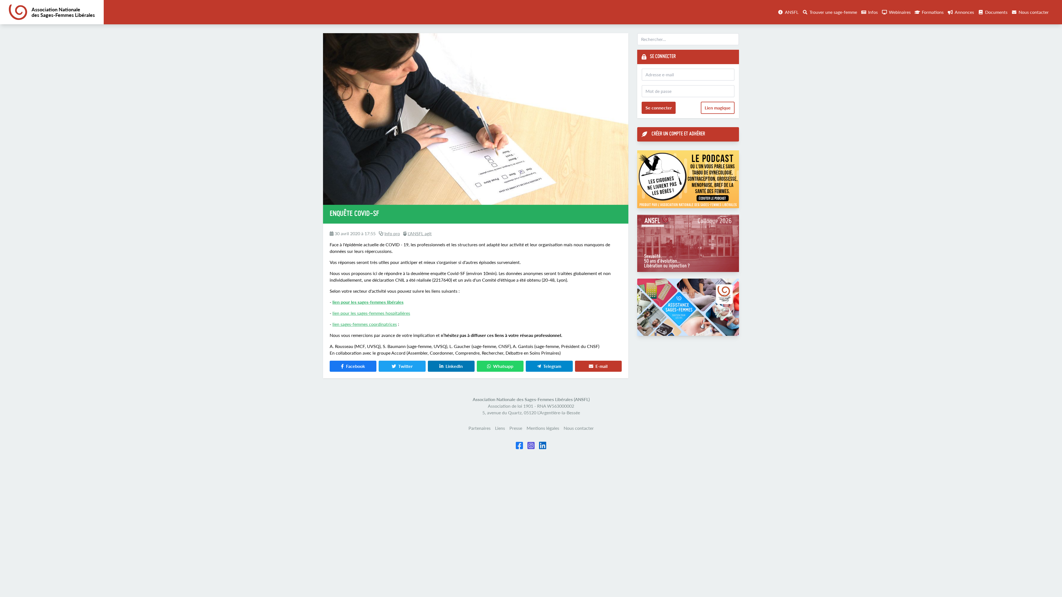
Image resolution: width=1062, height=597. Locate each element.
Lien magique (718, 107)
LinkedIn (454, 366)
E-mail (601, 366)
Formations (933, 12)
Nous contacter (1034, 12)
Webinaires (900, 12)
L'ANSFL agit (420, 233)
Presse (515, 428)
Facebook (355, 366)
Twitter (405, 366)
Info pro (392, 233)
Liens (500, 428)
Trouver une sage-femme (833, 12)
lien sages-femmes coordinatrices (364, 324)
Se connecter (658, 107)
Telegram (552, 366)
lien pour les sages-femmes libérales (368, 302)
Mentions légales (543, 428)
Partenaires (479, 428)
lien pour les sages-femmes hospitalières (371, 313)
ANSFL (791, 12)
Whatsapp (503, 366)
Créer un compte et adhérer (678, 134)
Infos (873, 12)
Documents (996, 12)
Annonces (964, 12)
